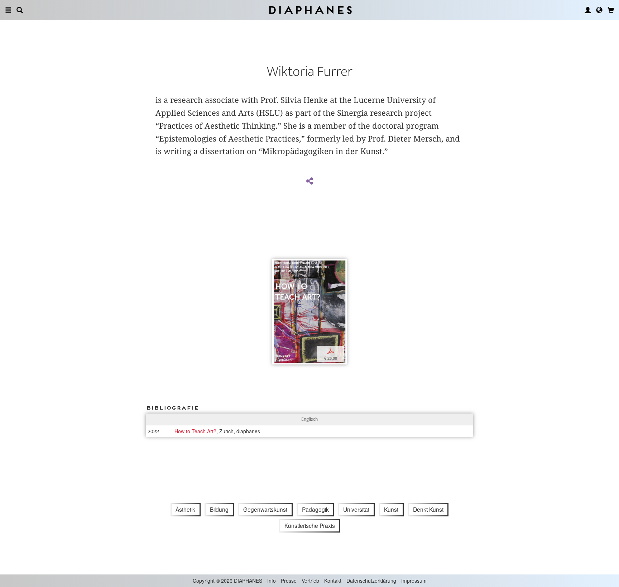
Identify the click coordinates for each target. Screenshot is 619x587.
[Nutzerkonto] (588, 10)
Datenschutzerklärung (371, 580)
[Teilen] (309, 181)
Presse (289, 580)
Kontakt (332, 580)
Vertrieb (310, 580)
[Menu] (8, 10)
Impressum (414, 580)
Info (271, 580)
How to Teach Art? (195, 431)
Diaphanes (310, 10)
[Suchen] (19, 10)
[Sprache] (599, 10)
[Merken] (277, 265)
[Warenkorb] (611, 10)
